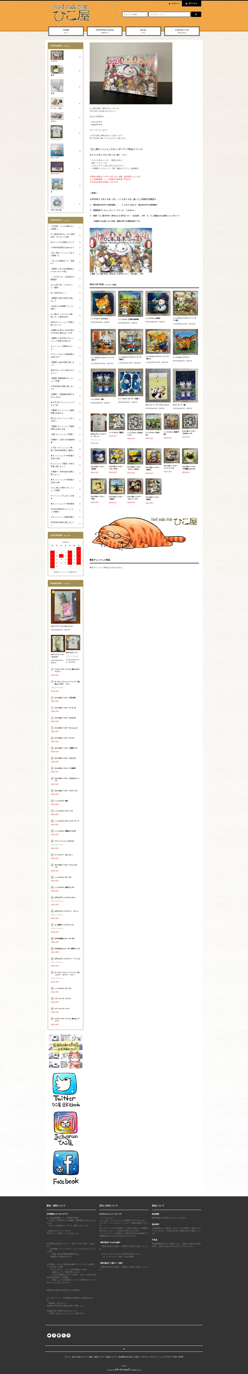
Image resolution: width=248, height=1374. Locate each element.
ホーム (67, 1357)
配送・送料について (96, 1357)
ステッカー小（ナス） (62, 1008)
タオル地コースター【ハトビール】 (171, 467)
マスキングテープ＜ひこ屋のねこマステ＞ (67, 1020)
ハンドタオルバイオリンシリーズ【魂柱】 (129, 358)
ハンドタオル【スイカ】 (63, 988)
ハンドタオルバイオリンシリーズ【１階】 (184, 319)
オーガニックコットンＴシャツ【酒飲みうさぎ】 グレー (67, 683)
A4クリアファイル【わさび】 (57, 656)
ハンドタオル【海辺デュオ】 (65, 887)
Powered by (110, 1370)
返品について (111, 1357)
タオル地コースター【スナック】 (66, 791)
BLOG (143, 31)
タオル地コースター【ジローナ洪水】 (134, 468)
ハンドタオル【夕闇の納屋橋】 (129, 319)
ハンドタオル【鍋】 (62, 801)
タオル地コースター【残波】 (116, 498)
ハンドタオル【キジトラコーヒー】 (67, 821)
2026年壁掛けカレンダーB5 (64, 938)
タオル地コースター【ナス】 (65, 738)
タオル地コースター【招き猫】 (65, 698)
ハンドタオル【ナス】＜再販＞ (129, 399)
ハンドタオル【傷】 (98, 399)
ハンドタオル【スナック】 (64, 811)
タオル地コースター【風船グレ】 (66, 748)
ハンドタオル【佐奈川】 (152, 434)
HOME (66, 31)
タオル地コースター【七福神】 (65, 768)
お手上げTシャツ (72, 652)
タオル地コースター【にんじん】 (66, 728)
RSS (175, 1357)
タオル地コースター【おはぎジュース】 (67, 779)
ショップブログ (165, 1357)
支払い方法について (79, 1357)
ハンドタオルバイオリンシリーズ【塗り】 (102, 359)
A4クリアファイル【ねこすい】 (62, 626)
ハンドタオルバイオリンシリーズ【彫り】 (157, 357)
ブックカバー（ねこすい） (64, 855)
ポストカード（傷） (180, 405)
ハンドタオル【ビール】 (63, 877)
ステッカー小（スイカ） (63, 998)
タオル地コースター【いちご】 (65, 708)
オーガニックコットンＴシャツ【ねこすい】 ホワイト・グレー (67, 973)
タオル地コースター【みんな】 (65, 758)
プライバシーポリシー (149, 1357)
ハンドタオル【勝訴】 (116, 432)
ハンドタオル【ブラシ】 (181, 357)
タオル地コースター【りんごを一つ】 (66, 866)
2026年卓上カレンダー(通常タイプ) (67, 949)
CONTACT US (182, 31)
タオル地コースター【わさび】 (65, 718)
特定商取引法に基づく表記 (128, 1357)
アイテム (193, 3)
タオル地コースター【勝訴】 (152, 498)
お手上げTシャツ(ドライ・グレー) (98, 435)
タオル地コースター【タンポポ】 (116, 468)
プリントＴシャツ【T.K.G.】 (65, 841)
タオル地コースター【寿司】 (152, 468)
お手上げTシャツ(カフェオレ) (65, 897)
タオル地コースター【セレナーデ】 (134, 498)
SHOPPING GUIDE (105, 31)
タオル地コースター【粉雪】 (98, 468)
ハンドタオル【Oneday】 (100, 319)
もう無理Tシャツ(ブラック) (64, 925)
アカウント (175, 3)
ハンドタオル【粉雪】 (153, 318)
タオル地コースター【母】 (98, 498)
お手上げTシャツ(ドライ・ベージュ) (67, 959)
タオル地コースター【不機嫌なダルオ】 (189, 468)
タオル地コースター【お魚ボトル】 (189, 432)
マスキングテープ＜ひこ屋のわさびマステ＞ (67, 670)
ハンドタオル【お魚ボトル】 (135, 434)
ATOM (180, 1357)
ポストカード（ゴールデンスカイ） (157, 405)
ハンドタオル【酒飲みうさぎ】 (65, 831)
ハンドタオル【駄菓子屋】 (171, 433)
